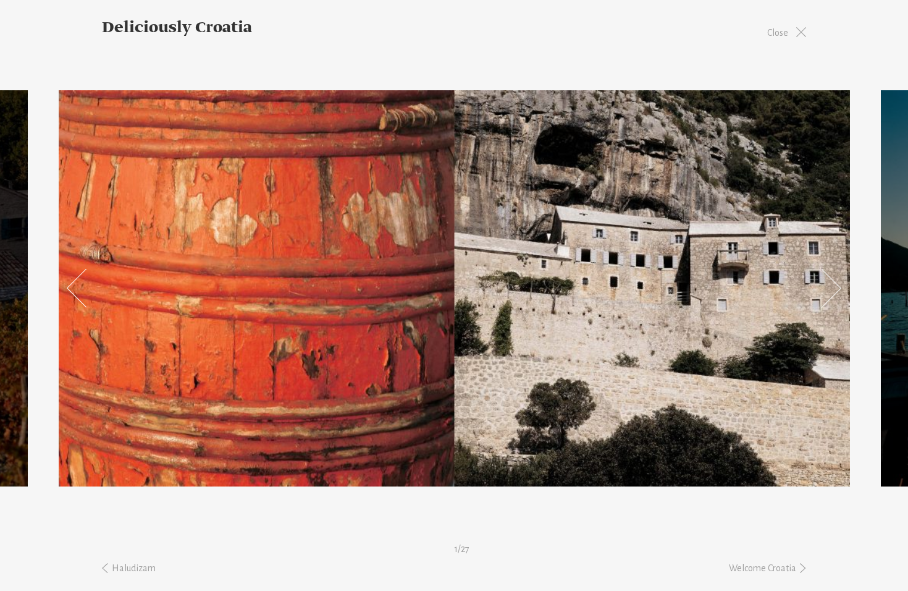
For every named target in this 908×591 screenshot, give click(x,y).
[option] (454, 288)
